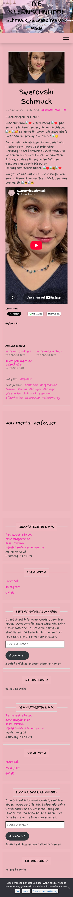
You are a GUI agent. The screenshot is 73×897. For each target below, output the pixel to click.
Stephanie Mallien (53, 110)
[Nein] (68, 888)
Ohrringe (49, 389)
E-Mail (9, 593)
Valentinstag (51, 398)
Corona (10, 389)
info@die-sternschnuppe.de (24, 547)
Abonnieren (17, 655)
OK (17, 891)
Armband (31, 385)
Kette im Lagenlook (49, 351)
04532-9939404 (14, 543)
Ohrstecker (13, 393)
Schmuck (29, 393)
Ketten (22, 389)
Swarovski (32, 398)
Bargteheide (48, 385)
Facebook (12, 581)
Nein (26, 891)
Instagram (12, 587)
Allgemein (26, 379)
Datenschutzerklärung (45, 891)
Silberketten (14, 398)
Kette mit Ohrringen (18, 351)
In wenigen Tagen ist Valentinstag (18, 362)
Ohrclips (35, 389)
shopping (44, 393)
